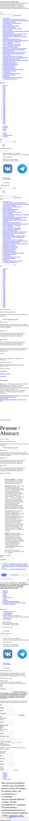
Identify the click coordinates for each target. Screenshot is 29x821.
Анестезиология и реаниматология (12, 23)
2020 (4, 94)
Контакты (5, 136)
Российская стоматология (9, 68)
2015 (4, 101)
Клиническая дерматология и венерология (14, 49)
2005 (4, 114)
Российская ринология (8, 67)
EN (4, 144)
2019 (4, 95)
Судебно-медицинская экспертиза (11, 73)
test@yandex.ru (5, 673)
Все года (2, 82)
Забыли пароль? (4, 725)
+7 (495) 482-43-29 (4, 185)
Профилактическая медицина (10, 64)
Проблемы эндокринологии (10, 63)
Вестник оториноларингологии (11, 26)
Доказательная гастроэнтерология (11, 39)
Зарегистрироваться (5, 745)
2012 (4, 105)
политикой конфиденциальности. (17, 569)
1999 (4, 122)
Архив (4, 128)
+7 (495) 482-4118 (7, 613)
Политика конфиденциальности (11, 601)
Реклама (5, 134)
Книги (4, 130)
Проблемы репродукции (9, 61)
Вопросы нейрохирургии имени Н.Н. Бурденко (15, 33)
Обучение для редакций (9, 604)
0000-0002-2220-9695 (12, 319)
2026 (4, 86)
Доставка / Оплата (7, 135)
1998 (4, 123)
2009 (4, 109)
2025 (4, 88)
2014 (4, 102)
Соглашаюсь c (5, 569)
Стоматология (6, 72)
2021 (4, 93)
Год (15, 264)
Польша (5, 776)
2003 (4, 117)
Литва (4, 777)
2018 (4, 97)
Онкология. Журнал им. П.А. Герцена (12, 56)
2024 (4, 89)
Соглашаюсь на (6, 563)
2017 (4, 98)
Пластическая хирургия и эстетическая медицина (15, 60)
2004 (4, 115)
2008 (4, 110)
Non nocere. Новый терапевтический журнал (14, 19)
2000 (4, 121)
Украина (5, 775)
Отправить (16, 691)
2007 (4, 111)
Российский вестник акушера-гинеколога (13, 69)
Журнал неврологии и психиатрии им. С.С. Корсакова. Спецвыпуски (12, 45)
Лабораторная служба (8, 51)
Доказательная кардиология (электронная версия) (15, 40)
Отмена (8, 820)
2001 (4, 119)
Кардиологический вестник (10, 47)
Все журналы (17, 15)
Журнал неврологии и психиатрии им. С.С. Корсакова (12, 42)
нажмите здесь (16, 815)
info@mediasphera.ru (8, 162)
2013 (4, 103)
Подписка (5, 127)
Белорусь (5, 773)
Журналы (5, 126)
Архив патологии (7, 24)
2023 (4, 90)
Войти (2, 726)
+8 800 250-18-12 (7, 618)
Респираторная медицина (9, 65)
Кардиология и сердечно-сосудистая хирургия (14, 48)
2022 (4, 92)
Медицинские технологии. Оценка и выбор (14, 52)
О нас (4, 132)
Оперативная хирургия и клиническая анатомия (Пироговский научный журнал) (15, 58)
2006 (4, 113)
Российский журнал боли (9, 70)
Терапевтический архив (9, 74)
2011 (4, 106)
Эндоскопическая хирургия (10, 78)
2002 (4, 118)
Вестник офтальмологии (9, 27)
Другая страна (6, 779)
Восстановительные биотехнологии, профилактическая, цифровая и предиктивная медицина (14, 36)
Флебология (6, 76)
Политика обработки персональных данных (14, 602)
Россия (16, 769)
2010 (4, 107)
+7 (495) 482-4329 (7, 614)
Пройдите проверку (5, 582)
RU (15, 141)
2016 (4, 99)
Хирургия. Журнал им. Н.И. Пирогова (13, 77)
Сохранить (3, 820)
